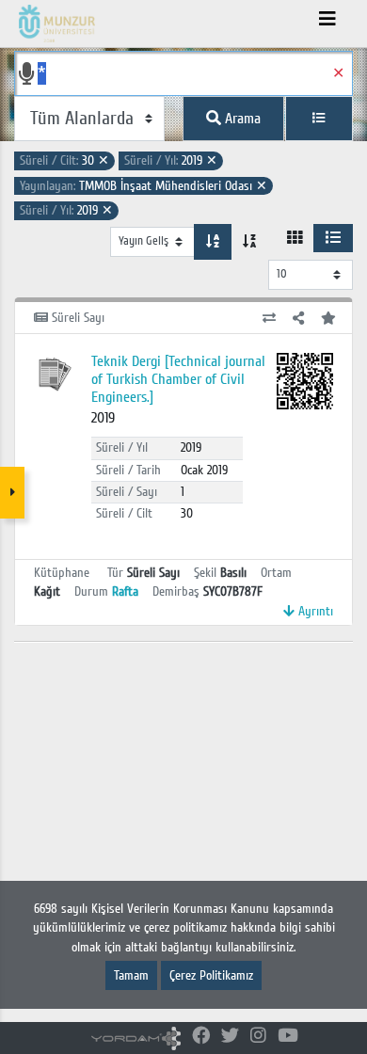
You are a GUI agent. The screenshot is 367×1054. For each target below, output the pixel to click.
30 (64, 160)
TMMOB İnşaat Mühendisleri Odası (143, 186)
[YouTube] (288, 1036)
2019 (170, 160)
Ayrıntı (314, 611)
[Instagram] (258, 1036)
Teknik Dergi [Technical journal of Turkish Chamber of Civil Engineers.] (178, 379)
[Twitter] (230, 1036)
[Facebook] (201, 1036)
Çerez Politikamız (211, 975)
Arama (241, 118)
